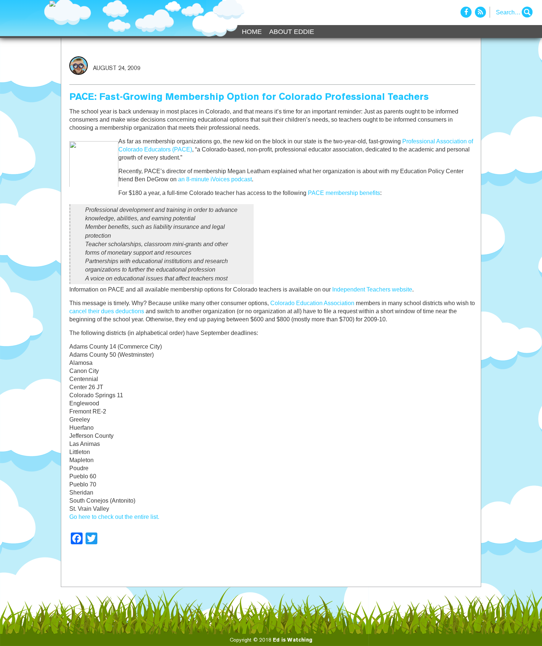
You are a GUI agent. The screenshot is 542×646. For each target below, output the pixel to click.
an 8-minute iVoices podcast (215, 179)
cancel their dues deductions (106, 311)
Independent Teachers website (372, 289)
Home (252, 31)
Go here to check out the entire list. (114, 517)
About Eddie (291, 31)
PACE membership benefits (344, 193)
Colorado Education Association (312, 303)
